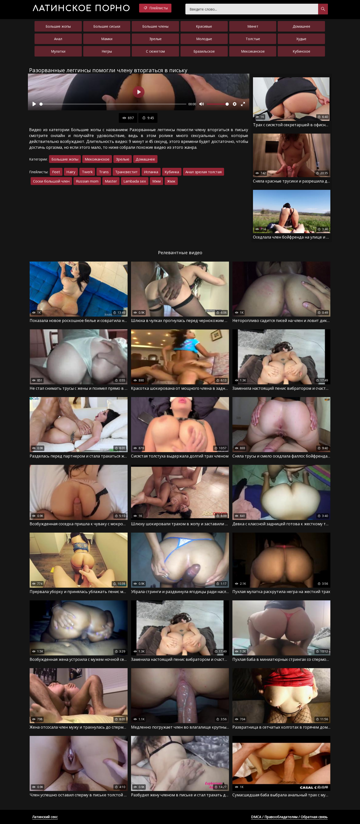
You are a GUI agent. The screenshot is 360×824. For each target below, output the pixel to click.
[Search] (323, 9)
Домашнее (301, 26)
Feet (56, 171)
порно (82, 8)
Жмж (171, 181)
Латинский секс (45, 816)
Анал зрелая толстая (203, 171)
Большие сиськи (106, 26)
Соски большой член (51, 181)
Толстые (253, 38)
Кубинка (172, 171)
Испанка (151, 171)
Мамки (106, 38)
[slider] (112, 104)
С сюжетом (155, 51)
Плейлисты (158, 8)
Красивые (204, 26)
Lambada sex (134, 181)
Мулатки (58, 51)
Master (111, 181)
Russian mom (87, 181)
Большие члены (155, 26)
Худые (301, 38)
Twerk (87, 171)
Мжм (156, 181)
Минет (252, 26)
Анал (58, 38)
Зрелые (155, 38)
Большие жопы (58, 26)
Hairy (70, 171)
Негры (107, 51)
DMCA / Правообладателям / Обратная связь (289, 816)
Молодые (204, 38)
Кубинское (301, 51)
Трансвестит (126, 171)
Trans (104, 171)
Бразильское (204, 51)
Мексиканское (253, 51)
